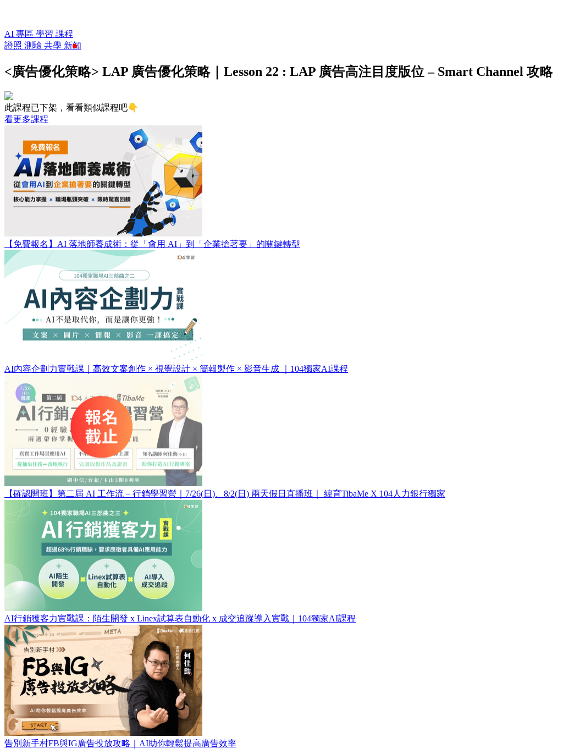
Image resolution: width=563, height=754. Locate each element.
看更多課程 (26, 119)
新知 (72, 45)
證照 (14, 45)
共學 (54, 45)
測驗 (34, 45)
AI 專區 (20, 33)
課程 (64, 33)
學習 (46, 33)
